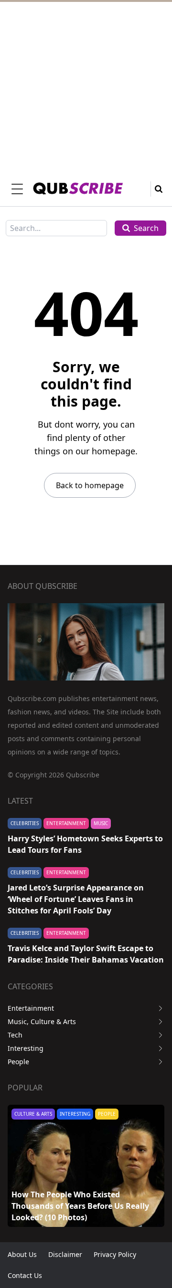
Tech (15, 1034)
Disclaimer (65, 1254)
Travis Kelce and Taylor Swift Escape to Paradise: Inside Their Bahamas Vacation (86, 954)
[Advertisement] (86, 86)
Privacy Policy (115, 1254)
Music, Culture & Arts (42, 1021)
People (18, 1061)
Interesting (25, 1048)
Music (101, 823)
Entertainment (66, 823)
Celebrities (25, 823)
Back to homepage (90, 485)
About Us (22, 1254)
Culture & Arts (33, 1113)
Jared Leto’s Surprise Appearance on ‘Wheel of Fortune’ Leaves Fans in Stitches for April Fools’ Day (76, 899)
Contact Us (25, 1275)
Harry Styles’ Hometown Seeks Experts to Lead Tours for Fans (85, 844)
